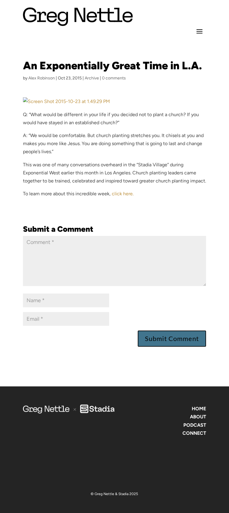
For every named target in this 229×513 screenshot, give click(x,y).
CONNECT (194, 433)
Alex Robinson (41, 78)
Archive (92, 78)
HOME (199, 408)
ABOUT (198, 417)
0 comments (114, 78)
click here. (122, 193)
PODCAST (194, 425)
